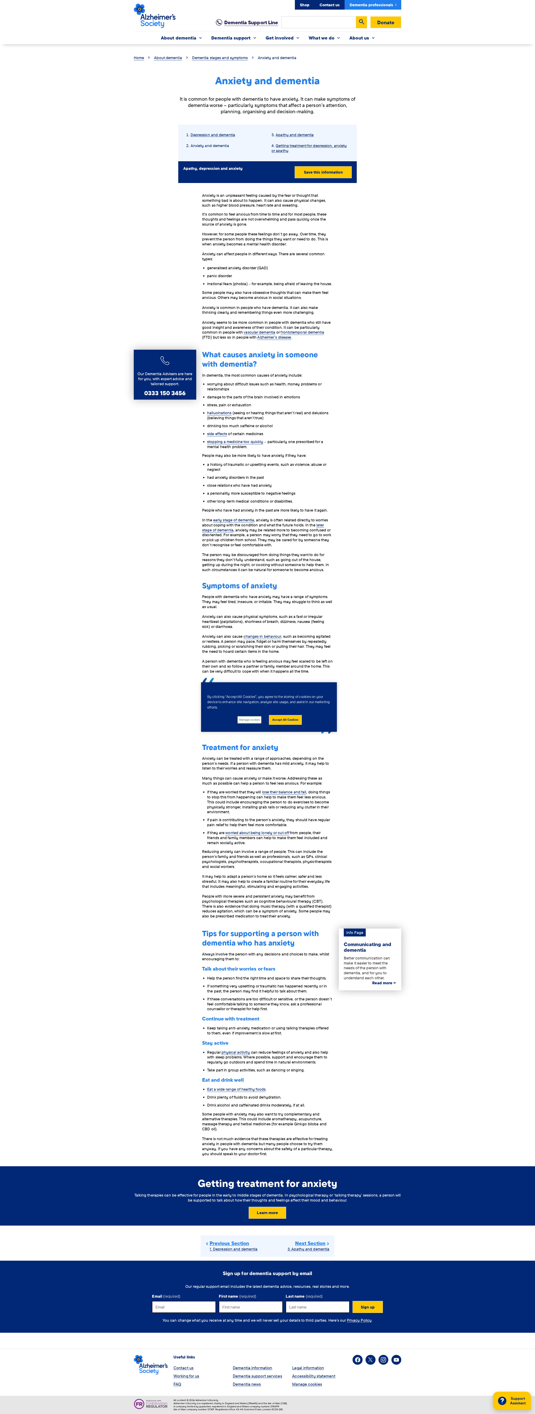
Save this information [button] (323, 172)
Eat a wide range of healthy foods (236, 1089)
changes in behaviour (262, 636)
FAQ (177, 1384)
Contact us (330, 4)
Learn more (267, 1212)
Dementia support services (257, 1375)
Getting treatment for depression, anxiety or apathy (309, 148)
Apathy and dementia (295, 134)
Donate (385, 22)
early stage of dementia (233, 519)
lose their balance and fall (284, 791)
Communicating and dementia (367, 947)
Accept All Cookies (285, 720)
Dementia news (247, 1384)
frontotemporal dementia (302, 332)
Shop (304, 4)
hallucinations (219, 412)
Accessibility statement (313, 1375)
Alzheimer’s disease (274, 337)
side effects (217, 433)
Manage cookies (307, 1384)
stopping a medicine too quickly (235, 441)
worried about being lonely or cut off (257, 832)
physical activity (236, 1052)
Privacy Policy (359, 1320)
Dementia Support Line (251, 22)
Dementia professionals (371, 4)
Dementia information (252, 1367)
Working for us (186, 1375)
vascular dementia (259, 332)
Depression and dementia (213, 134)
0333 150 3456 (165, 393)
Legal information (308, 1367)
